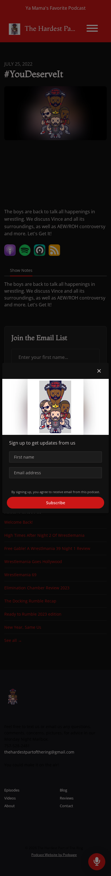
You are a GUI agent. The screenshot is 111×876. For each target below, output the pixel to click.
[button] (99, 370)
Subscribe (55, 502)
